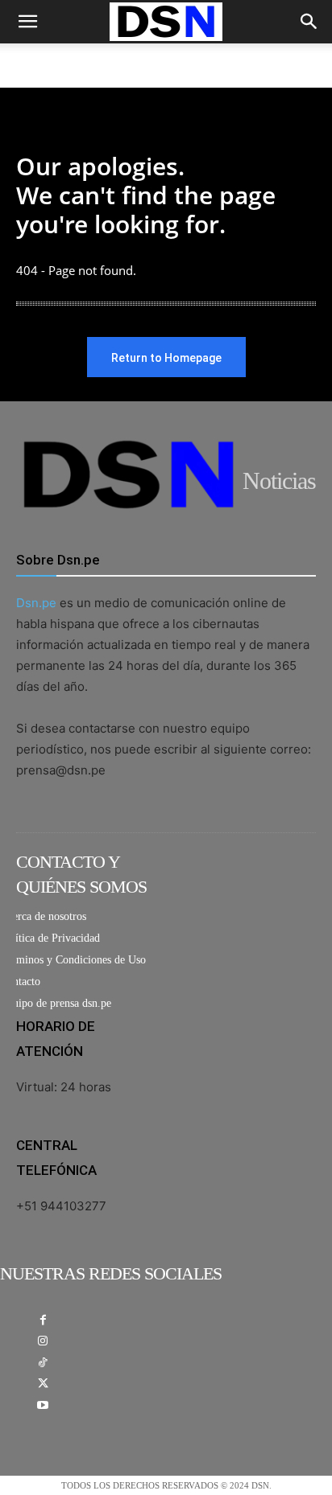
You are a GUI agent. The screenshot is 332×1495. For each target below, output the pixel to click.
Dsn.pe (36, 602)
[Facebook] (43, 1321)
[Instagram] (43, 1342)
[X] (43, 1384)
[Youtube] (43, 1406)
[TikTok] (43, 1363)
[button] (27, 21)
